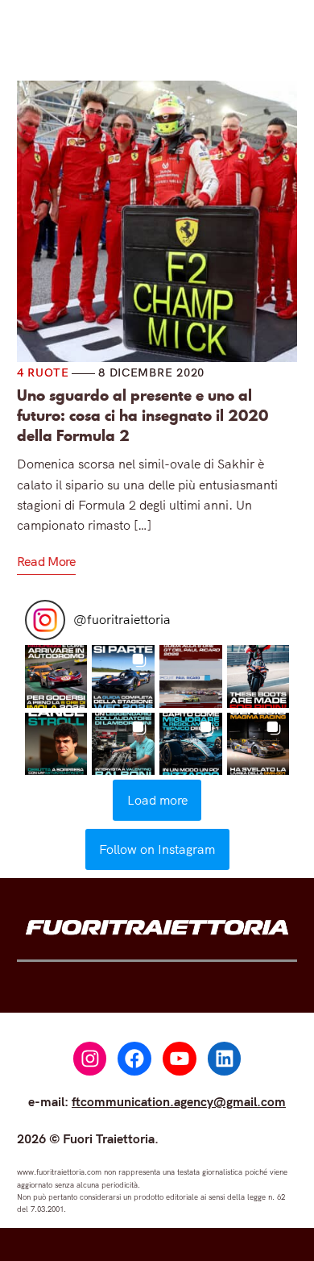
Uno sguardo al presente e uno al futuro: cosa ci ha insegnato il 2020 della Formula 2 (142, 415)
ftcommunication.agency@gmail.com (179, 1101)
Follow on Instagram (157, 849)
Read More (46, 561)
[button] (56, 676)
